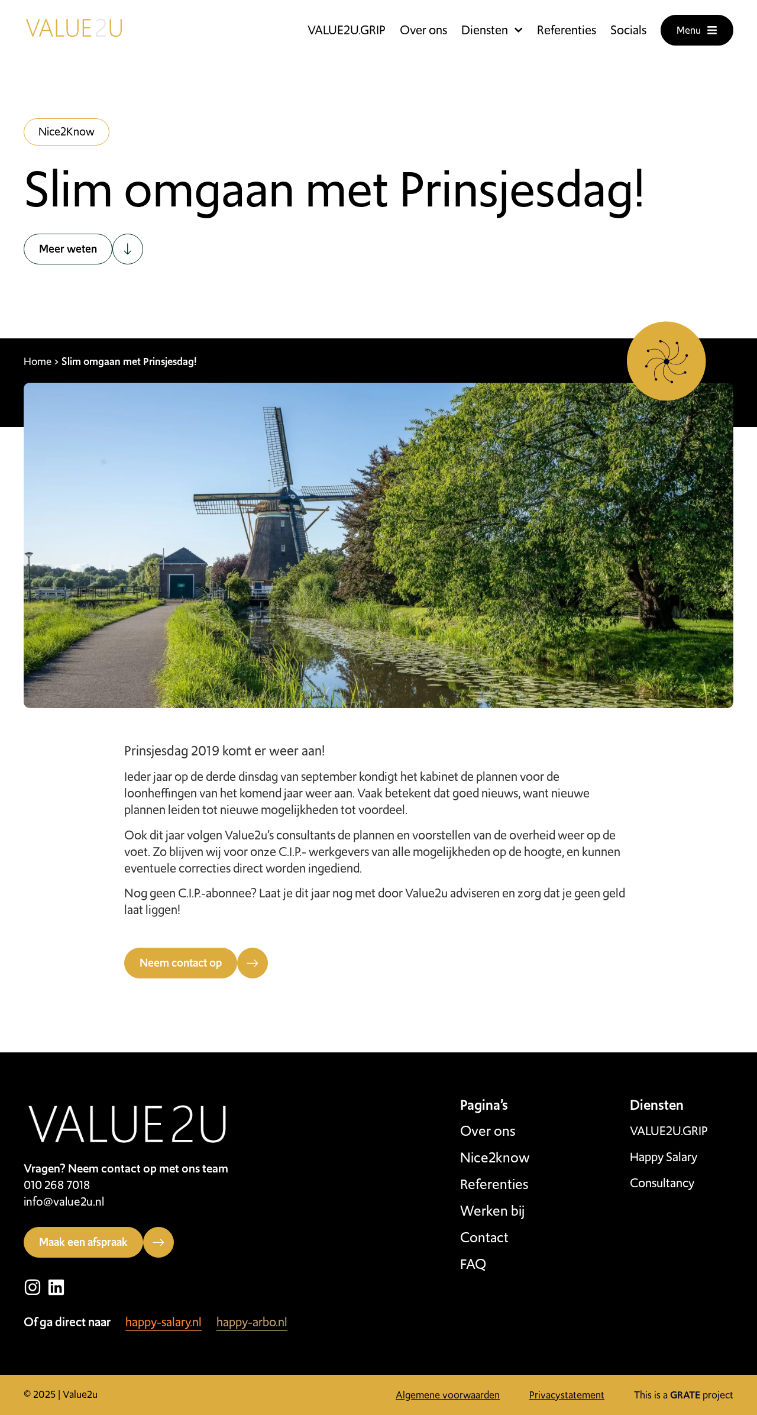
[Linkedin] (56, 1287)
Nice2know (495, 1158)
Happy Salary (663, 1157)
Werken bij (492, 1211)
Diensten (484, 30)
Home (37, 361)
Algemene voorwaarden (448, 1395)
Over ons (423, 30)
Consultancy (662, 1183)
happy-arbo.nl (251, 1321)
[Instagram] (32, 1287)
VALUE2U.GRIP (347, 30)
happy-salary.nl (163, 1321)
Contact (484, 1237)
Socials (628, 30)
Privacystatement (566, 1395)
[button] (66, 132)
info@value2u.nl (64, 1201)
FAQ (473, 1264)
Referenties (566, 30)
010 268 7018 (57, 1185)
